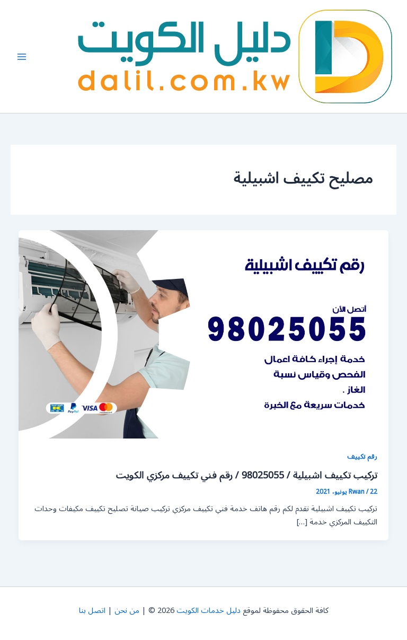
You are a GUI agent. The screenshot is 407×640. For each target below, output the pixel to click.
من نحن (126, 610)
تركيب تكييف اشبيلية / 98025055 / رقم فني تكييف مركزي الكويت (246, 475)
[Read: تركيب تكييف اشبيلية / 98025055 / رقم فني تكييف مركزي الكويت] (204, 334)
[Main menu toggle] (22, 57)
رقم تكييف (362, 456)
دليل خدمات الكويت (208, 610)
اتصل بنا (92, 610)
